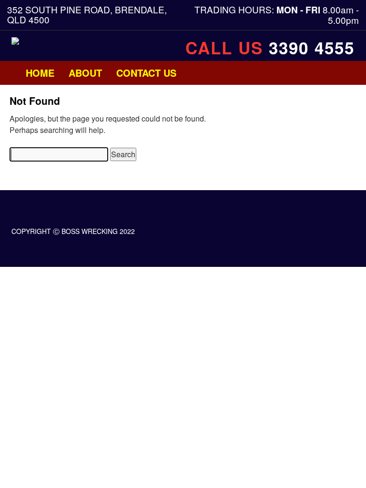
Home (40, 73)
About (85, 73)
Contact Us (146, 73)
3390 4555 (312, 48)
